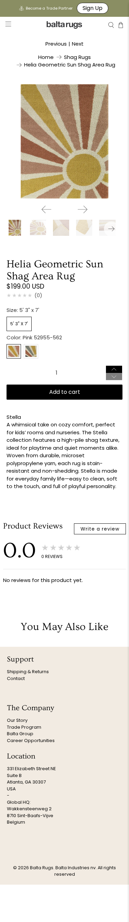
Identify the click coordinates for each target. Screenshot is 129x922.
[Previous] (46, 209)
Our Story (17, 720)
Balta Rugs (41, 868)
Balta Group (20, 733)
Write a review (99, 528)
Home (46, 57)
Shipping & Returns (28, 671)
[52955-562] (64, 141)
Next (78, 43)
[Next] (82, 209)
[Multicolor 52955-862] (31, 351)
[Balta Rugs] (64, 25)
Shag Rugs (77, 57)
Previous (56, 43)
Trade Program (24, 727)
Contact (16, 678)
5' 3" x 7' (19, 323)
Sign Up (93, 8)
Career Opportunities (31, 740)
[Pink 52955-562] (14, 351)
